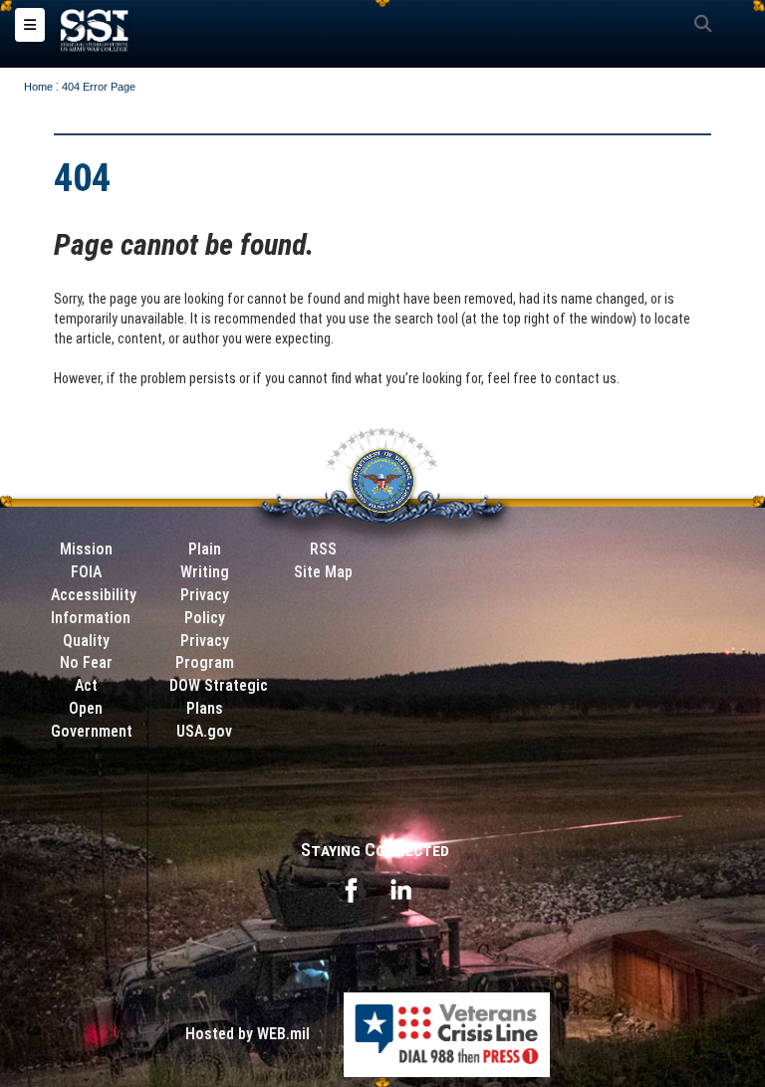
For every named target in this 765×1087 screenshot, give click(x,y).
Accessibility (93, 594)
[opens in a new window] (351, 888)
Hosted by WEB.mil (247, 1033)
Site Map (323, 571)
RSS (323, 549)
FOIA (86, 571)
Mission (86, 549)
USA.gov (204, 731)
